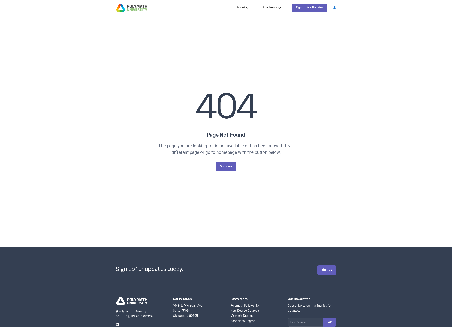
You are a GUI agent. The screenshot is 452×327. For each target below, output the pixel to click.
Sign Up (327, 270)
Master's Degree (241, 316)
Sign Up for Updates (309, 7)
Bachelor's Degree (242, 321)
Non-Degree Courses (244, 311)
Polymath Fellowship (244, 305)
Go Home (226, 166)
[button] (242, 8)
